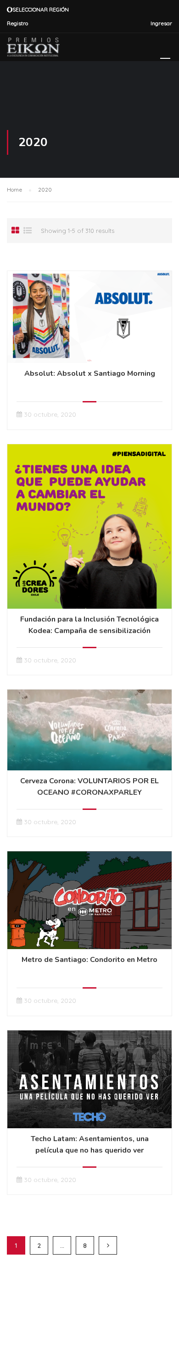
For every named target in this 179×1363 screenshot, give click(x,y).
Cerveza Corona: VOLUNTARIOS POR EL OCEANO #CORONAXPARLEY (89, 786)
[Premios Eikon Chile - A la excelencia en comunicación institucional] (33, 49)
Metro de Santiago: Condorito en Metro (89, 960)
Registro (17, 23)
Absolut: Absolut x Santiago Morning (89, 373)
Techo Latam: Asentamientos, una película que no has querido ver (90, 1144)
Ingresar (161, 23)
